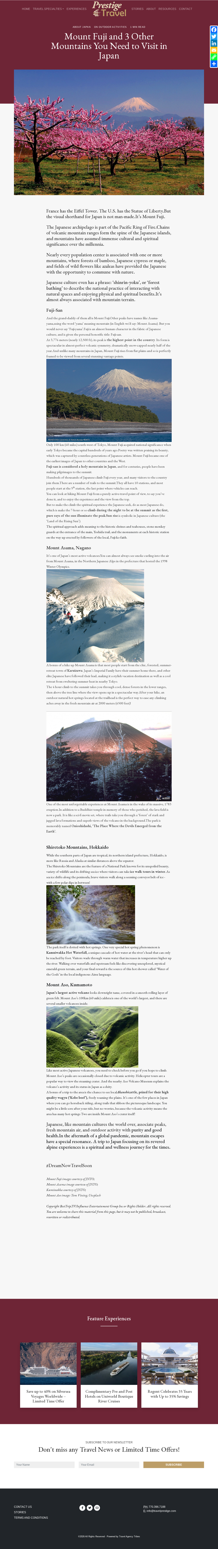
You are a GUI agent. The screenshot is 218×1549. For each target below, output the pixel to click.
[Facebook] (214, 29)
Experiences (77, 8)
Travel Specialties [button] (47, 8)
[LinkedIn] (214, 43)
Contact (185, 8)
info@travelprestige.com (161, 1510)
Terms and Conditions (31, 1517)
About (151, 8)
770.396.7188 (157, 1506)
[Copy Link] (214, 57)
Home (26, 8)
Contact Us (23, 1506)
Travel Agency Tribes (129, 1536)
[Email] (214, 50)
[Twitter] (214, 36)
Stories (137, 8)
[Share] (214, 63)
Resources (167, 8)
